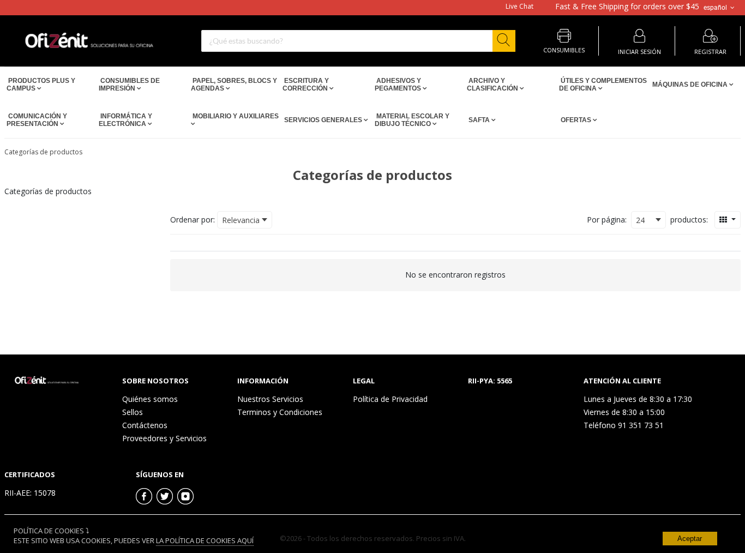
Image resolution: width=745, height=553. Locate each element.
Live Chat (519, 6)
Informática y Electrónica (125, 120)
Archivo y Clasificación (493, 84)
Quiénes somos (150, 399)
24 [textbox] (640, 220)
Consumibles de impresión (129, 84)
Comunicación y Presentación (37, 120)
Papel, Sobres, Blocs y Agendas (234, 84)
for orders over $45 (627, 6)
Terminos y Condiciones (279, 412)
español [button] (716, 7)
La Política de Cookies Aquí (205, 540)
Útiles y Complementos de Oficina (603, 84)
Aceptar (689, 538)
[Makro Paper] (45, 381)
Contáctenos (144, 425)
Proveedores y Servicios (164, 438)
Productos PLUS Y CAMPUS (41, 84)
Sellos (132, 412)
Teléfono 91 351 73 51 (624, 425)
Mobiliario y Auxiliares (235, 116)
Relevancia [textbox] (241, 220)
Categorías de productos (43, 152)
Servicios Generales (323, 120)
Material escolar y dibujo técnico (412, 120)
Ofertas (576, 120)
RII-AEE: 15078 (30, 493)
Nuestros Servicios (270, 399)
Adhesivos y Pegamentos (399, 84)
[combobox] (358, 41)
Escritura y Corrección (306, 84)
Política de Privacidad (390, 399)
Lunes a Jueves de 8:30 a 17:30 (638, 399)
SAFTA (479, 120)
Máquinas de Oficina (690, 84)
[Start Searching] (503, 41)
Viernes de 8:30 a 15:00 (624, 412)
